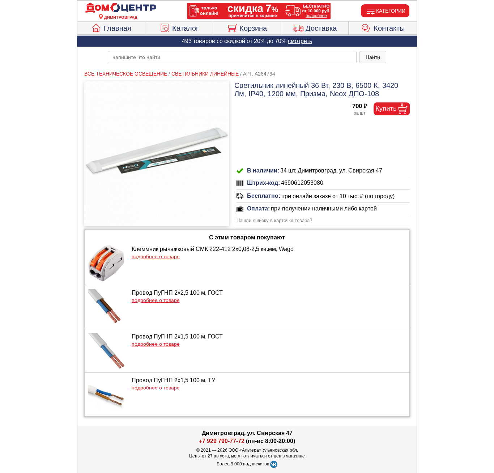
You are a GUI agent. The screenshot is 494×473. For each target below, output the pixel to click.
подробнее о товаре (156, 256)
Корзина (253, 28)
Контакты (389, 28)
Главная (117, 28)
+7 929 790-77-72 (221, 441)
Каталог (185, 28)
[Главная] (121, 8)
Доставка (321, 28)
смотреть (300, 41)
